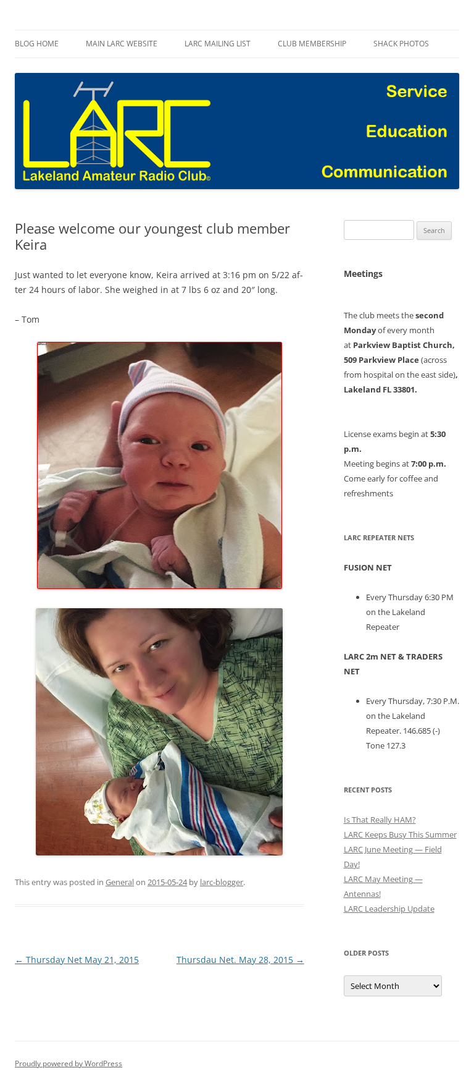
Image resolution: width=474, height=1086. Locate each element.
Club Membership (312, 43)
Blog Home (37, 43)
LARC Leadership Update (389, 908)
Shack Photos (401, 43)
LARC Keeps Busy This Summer (400, 834)
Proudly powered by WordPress (68, 1063)
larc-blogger (221, 882)
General (120, 882)
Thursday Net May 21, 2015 (77, 959)
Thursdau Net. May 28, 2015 (240, 959)
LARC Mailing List (218, 43)
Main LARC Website (121, 43)
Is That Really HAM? (380, 819)
